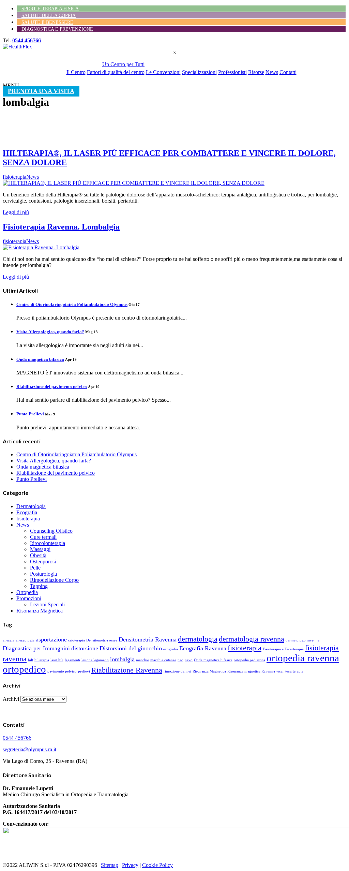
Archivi (11, 699)
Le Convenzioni (163, 72)
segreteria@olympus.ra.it (29, 749)
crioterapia (76, 640)
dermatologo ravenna (302, 640)
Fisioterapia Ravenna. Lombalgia (61, 226)
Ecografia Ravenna (202, 648)
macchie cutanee (163, 660)
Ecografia (26, 512)
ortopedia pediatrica (249, 660)
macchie (142, 660)
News (271, 72)
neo (180, 660)
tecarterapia (294, 671)
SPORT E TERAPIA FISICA (50, 8)
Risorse (256, 72)
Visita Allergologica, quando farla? (50, 331)
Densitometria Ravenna (148, 639)
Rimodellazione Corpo (54, 580)
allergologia (25, 640)
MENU (11, 85)
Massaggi (40, 549)
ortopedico (24, 669)
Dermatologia (31, 506)
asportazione (51, 639)
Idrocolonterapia (47, 543)
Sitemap (109, 865)
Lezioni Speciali (47, 604)
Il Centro (76, 72)
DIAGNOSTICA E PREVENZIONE (57, 29)
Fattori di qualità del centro (116, 72)
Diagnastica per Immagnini (36, 648)
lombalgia (122, 659)
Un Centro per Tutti (123, 64)
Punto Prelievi (30, 413)
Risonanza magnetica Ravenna (251, 671)
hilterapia (41, 660)
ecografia (170, 649)
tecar (280, 671)
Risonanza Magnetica (39, 611)
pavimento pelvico (62, 671)
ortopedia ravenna (303, 657)
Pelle (35, 568)
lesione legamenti (95, 660)
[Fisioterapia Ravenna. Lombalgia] (41, 247)
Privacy (130, 865)
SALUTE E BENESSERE (47, 22)
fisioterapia (28, 518)
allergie (8, 640)
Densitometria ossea (101, 640)
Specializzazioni (199, 72)
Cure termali (43, 537)
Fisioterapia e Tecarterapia (283, 649)
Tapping (39, 586)
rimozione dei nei (177, 671)
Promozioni (28, 598)
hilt (30, 660)
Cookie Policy (157, 865)
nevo (189, 660)
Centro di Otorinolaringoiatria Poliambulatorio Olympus (71, 304)
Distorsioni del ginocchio (131, 648)
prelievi (84, 671)
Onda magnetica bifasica (40, 359)
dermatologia (197, 639)
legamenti (72, 660)
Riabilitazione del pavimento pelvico (51, 386)
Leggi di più (16, 212)
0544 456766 (26, 40)
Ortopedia (27, 592)
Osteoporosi (43, 561)
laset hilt (56, 660)
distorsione (84, 648)
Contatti (288, 72)
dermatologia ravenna (251, 639)
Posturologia (43, 574)
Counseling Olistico (51, 531)
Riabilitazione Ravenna (126, 670)
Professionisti (232, 72)
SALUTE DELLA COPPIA (48, 15)
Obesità (38, 555)
